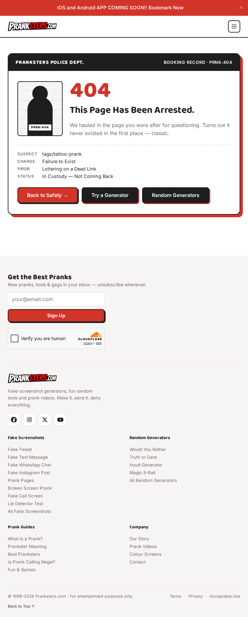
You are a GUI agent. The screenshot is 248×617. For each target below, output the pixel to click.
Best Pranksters (24, 554)
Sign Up (56, 315)
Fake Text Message (28, 457)
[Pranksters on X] (45, 420)
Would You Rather (147, 449)
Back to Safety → (47, 195)
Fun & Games (22, 569)
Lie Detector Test (25, 503)
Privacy (196, 596)
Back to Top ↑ (21, 606)
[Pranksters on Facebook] (14, 420)
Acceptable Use (225, 596)
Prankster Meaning (27, 546)
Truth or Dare (143, 457)
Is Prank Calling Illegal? (31, 561)
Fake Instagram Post (29, 472)
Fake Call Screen (25, 495)
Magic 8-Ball (142, 472)
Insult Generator (145, 464)
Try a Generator (110, 195)
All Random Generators (153, 480)
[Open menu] (234, 26)
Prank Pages (21, 480)
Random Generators (176, 195)
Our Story (139, 538)
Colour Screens (145, 554)
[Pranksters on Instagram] (29, 420)
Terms (175, 596)
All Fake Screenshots (29, 511)
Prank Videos (143, 546)
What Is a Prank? (25, 538)
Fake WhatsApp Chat (29, 464)
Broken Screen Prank (30, 488)
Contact (137, 561)
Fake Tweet (20, 449)
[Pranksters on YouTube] (60, 420)
